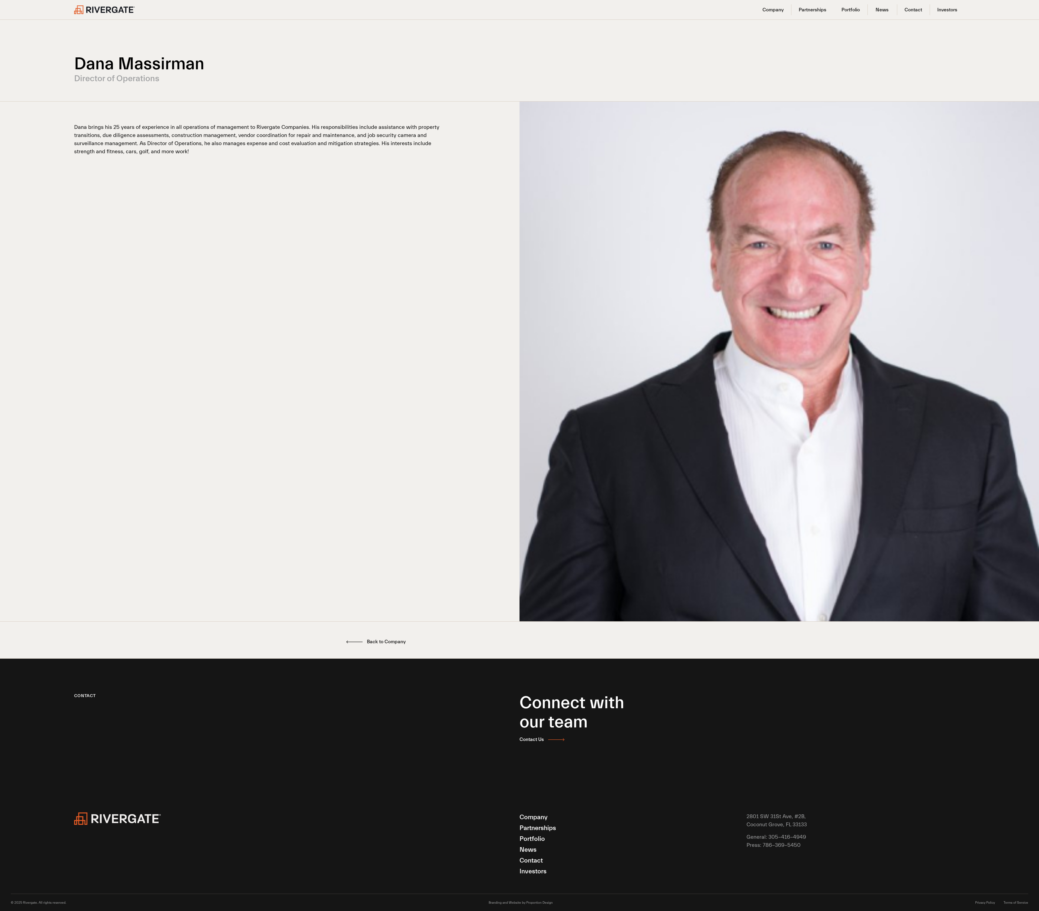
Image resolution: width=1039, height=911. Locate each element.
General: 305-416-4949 (776, 837)
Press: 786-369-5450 (774, 845)
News (882, 10)
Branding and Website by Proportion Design (521, 903)
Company (773, 10)
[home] (104, 9)
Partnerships (812, 10)
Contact (913, 10)
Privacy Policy (985, 903)
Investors (947, 10)
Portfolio (850, 10)
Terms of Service (1016, 903)
